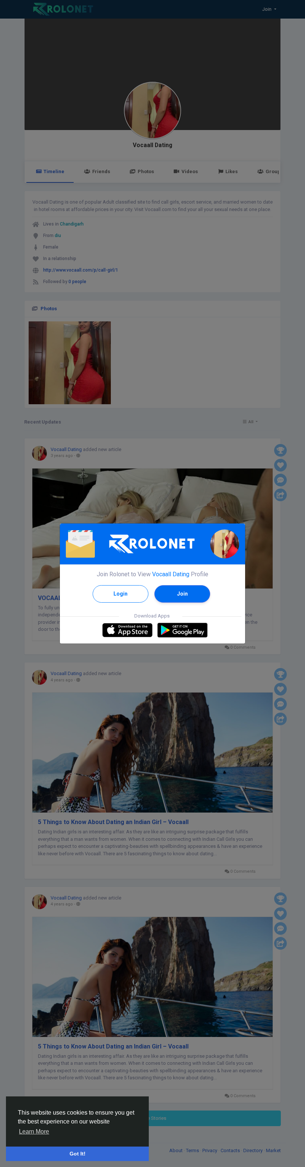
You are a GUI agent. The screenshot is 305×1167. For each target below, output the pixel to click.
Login (120, 594)
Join (182, 594)
